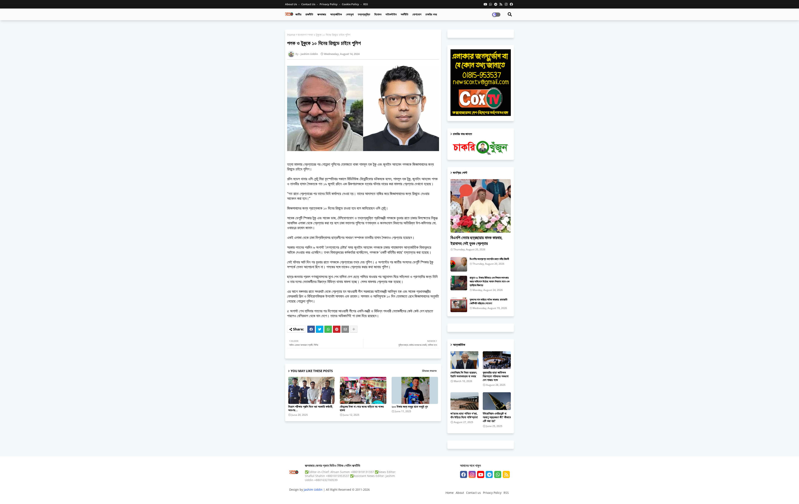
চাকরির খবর (431, 14)
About (460, 493)
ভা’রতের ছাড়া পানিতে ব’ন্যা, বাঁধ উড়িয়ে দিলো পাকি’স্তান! (464, 415)
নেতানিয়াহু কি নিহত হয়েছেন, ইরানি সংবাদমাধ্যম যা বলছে (463, 374)
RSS (365, 4)
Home (291, 35)
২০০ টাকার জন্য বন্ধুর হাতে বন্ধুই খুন (410, 406)
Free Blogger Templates (372, 497)
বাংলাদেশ (302, 35)
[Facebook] (311, 329)
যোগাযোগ (416, 14)
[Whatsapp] (328, 329)
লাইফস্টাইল (391, 14)
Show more (429, 370)
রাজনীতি (309, 14)
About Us (291, 4)
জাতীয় (298, 14)
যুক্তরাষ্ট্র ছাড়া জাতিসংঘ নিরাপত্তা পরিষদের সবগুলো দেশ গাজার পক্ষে (496, 376)
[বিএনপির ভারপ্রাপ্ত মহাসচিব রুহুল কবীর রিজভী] (458, 264)
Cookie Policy (351, 4)
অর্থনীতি (404, 14)
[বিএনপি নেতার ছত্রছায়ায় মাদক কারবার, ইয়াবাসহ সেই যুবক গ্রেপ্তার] (480, 206)
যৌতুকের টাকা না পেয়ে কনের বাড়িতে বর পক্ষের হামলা (362, 408)
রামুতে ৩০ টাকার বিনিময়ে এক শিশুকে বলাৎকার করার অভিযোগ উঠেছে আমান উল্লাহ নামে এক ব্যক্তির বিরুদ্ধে (489, 281)
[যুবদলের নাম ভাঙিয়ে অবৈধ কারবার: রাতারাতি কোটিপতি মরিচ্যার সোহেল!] (458, 305)
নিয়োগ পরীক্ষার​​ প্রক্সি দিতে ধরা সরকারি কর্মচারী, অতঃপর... (310, 408)
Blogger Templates (319, 497)
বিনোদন (377, 14)
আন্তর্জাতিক (336, 14)
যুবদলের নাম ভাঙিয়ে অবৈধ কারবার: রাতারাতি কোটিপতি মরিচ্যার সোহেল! (488, 301)
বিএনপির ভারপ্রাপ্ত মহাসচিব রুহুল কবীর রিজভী (489, 259)
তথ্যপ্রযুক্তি (364, 14)
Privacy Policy (329, 4)
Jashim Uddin (313, 490)
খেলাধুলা (350, 14)
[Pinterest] (336, 329)
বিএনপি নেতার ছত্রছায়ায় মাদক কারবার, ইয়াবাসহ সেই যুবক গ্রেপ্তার (476, 240)
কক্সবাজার (321, 14)
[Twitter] (319, 329)
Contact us (308, 4)
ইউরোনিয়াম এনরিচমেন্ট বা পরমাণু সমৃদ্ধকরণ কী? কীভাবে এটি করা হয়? (497, 417)
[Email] (345, 329)
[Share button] (353, 329)
